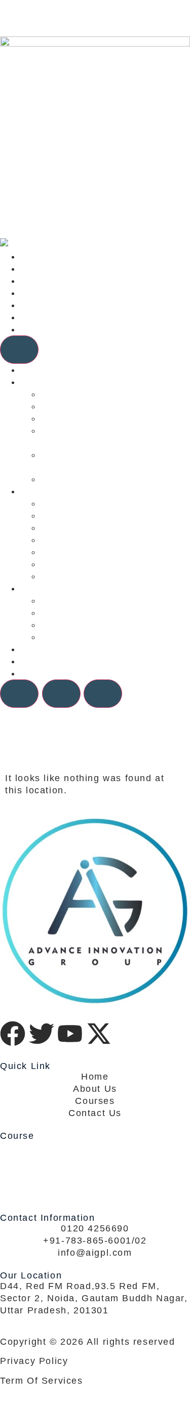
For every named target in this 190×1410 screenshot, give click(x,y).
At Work (60, 613)
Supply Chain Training (94, 576)
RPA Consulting (78, 479)
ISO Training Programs (95, 540)
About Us (42, 317)
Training (39, 281)
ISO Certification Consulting (108, 406)
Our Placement (76, 625)
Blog (31, 305)
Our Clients (47, 293)
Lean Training (73, 515)
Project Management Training (111, 528)
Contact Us (46, 329)
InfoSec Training (80, 552)
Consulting (45, 269)
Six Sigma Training (86, 503)
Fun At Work (70, 637)
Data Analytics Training (96, 564)
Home (34, 256)
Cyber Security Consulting (103, 418)
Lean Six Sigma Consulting (105, 394)
